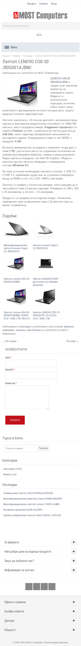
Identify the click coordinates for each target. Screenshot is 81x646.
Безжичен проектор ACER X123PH (22, 509)
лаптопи (21, 330)
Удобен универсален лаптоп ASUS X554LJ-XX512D (32, 515)
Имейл (9, 369)
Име (7, 357)
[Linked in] (44, 586)
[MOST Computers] (40, 15)
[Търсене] (75, 25)
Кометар (10, 383)
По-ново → (72, 341)
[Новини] (51, 586)
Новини (43, 3)
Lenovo (59, 326)
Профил (31, 3)
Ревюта (7, 474)
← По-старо (9, 341)
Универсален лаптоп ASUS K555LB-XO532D (28, 493)
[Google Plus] (37, 586)
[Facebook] (29, 586)
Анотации (28, 56)
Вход (54, 3)
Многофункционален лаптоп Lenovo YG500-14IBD (31, 504)
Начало (6, 56)
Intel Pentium (34, 330)
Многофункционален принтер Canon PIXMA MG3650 (32, 498)
